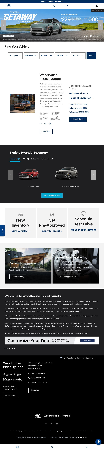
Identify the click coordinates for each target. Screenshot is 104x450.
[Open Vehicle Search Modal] (52, 447)
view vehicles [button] (20, 231)
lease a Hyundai (54, 319)
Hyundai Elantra (48, 311)
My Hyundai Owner (24, 431)
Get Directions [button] (77, 94)
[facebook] (50, 124)
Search (91, 55)
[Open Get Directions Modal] (67, 6)
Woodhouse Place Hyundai (37, 437)
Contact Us (13, 431)
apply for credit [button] (51, 231)
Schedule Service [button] (78, 119)
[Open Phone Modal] (54, 6)
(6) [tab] (35, 159)
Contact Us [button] (35, 390)
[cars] (41, 124)
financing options (17, 319)
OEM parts (93, 326)
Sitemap (33, 431)
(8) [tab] (15, 159)
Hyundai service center (74, 323)
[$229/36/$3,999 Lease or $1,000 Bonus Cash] (52, 25)
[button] (3, 25)
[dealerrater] (45, 124)
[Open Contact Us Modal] (86, 447)
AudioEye (40, 431)
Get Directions (10, 395)
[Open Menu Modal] (2, 6)
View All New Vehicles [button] (52, 195)
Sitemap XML (48, 431)
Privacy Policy (57, 431)
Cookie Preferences (69, 431)
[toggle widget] (98, 442)
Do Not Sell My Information (84, 431)
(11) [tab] (25, 159)
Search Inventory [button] (18, 277)
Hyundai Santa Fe (74, 311)
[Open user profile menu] (97, 5)
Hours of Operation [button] (80, 98)
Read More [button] (8, 348)
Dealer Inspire (82, 437)
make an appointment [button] (83, 230)
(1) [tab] (47, 159)
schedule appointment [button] (67, 277)
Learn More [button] (46, 131)
